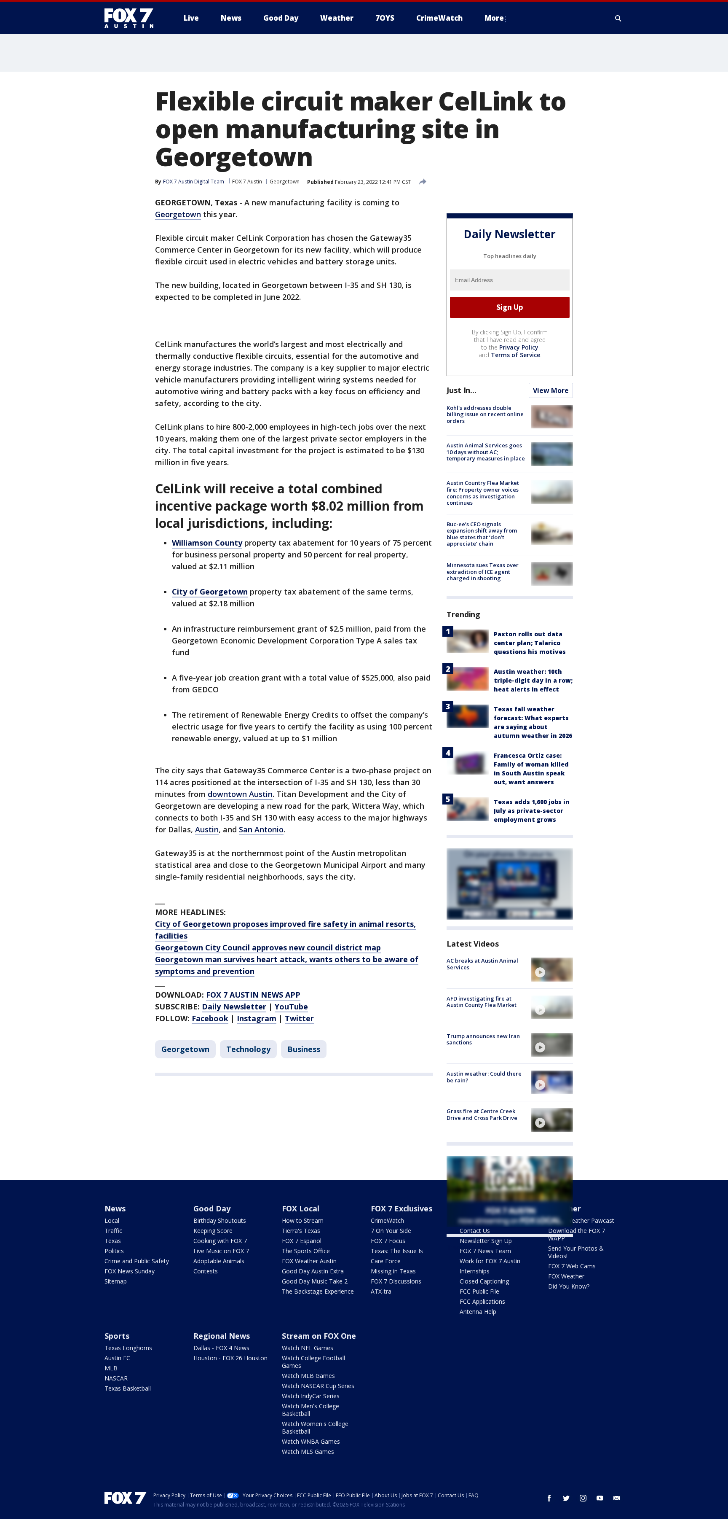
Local (111, 1220)
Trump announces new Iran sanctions (483, 1039)
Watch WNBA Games (311, 1441)
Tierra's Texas (301, 1231)
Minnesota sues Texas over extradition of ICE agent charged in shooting (483, 571)
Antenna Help (478, 1312)
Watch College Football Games (313, 1362)
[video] (552, 969)
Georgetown (285, 181)
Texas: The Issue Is (397, 1251)
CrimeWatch (387, 1220)
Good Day (211, 1208)
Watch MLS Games (308, 1452)
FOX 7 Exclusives (401, 1208)
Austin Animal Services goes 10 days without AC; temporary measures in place (486, 451)
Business (303, 1049)
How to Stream (303, 1220)
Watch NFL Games (307, 1348)
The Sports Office (306, 1251)
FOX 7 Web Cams (572, 1266)
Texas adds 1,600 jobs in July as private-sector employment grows (532, 810)
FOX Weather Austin (309, 1261)
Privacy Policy (518, 347)
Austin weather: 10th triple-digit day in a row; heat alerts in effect (533, 680)
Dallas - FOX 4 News (221, 1348)
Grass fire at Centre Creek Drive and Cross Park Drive (482, 1114)
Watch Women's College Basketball (315, 1427)
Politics (114, 1251)
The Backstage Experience (318, 1291)
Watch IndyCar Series (311, 1396)
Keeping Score (213, 1231)
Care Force (386, 1261)
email (617, 1498)
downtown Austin (240, 794)
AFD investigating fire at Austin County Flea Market (482, 1002)
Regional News (221, 1336)
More (494, 18)
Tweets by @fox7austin (483, 1247)
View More (551, 390)
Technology (248, 1049)
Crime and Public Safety (136, 1261)
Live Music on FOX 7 (221, 1251)
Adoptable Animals (218, 1261)
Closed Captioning (484, 1281)
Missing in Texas (393, 1271)
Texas (112, 1241)
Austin (207, 829)
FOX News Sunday (129, 1271)
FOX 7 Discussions (396, 1281)
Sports (116, 1336)
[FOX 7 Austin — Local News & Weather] (132, 18)
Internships (475, 1271)
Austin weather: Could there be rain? (484, 1077)
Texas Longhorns (128, 1348)
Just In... (461, 390)
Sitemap (115, 1281)
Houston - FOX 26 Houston (230, 1358)
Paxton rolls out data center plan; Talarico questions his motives (530, 643)
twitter (566, 1498)
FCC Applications (482, 1301)
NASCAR (116, 1378)
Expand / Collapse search (618, 18)
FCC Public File (479, 1291)
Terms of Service (515, 355)
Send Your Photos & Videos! (576, 1252)
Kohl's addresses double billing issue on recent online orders (485, 414)
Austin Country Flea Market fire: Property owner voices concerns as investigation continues (483, 492)
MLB (111, 1368)
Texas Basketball (127, 1388)
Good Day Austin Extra (313, 1271)
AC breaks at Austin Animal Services (482, 964)
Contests (205, 1271)
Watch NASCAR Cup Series (318, 1386)
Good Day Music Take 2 (315, 1281)
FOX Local (300, 1208)
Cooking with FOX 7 (220, 1241)
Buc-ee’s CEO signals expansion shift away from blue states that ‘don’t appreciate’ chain (482, 534)
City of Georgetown (210, 592)
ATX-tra (381, 1291)
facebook (549, 1498)
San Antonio (261, 829)
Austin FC (117, 1358)
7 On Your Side (391, 1231)
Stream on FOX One (319, 1336)
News (115, 1208)
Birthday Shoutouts (219, 1220)
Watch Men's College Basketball (310, 1410)
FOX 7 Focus (388, 1241)
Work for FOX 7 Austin (490, 1261)
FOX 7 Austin (247, 181)
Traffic (113, 1231)
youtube (600, 1498)
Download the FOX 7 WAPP (576, 1234)
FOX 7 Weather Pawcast (581, 1220)
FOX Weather (566, 1276)
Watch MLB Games (308, 1376)
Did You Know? (568, 1286)
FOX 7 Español (301, 1241)
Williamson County (207, 543)
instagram (583, 1498)
